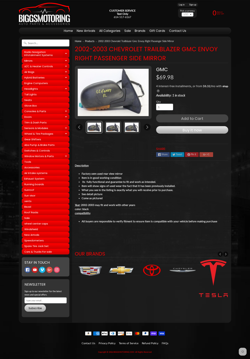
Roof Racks (31, 212)
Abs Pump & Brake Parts (39, 145)
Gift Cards (157, 31)
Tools (27, 162)
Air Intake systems (35, 173)
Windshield (31, 229)
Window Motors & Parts (46, 156)
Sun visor (29, 195)
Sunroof (29, 190)
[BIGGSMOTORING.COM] (44, 14)
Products (89, 41)
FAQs (165, 343)
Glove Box (30, 105)
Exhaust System (34, 178)
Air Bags (46, 72)
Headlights (46, 89)
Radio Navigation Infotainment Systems (46, 53)
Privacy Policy (107, 343)
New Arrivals (86, 31)
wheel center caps (36, 223)
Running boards (34, 184)
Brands (140, 31)
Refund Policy (150, 343)
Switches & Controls (37, 150)
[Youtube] (35, 270)
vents (27, 201)
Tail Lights (30, 94)
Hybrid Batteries (46, 78)
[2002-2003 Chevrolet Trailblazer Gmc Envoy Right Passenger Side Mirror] (94, 127)
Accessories (32, 167)
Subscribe (35, 308)
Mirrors (46, 61)
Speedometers (34, 240)
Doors (46, 117)
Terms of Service (128, 343)
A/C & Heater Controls (46, 67)
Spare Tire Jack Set (36, 246)
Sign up (192, 5)
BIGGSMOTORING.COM (123, 352)
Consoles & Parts (46, 111)
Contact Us (177, 31)
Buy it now (192, 130)
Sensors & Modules (46, 128)
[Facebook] (27, 270)
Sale (127, 31)
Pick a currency (187, 11)
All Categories (109, 31)
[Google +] (49, 270)
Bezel (27, 207)
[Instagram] (57, 270)
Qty (158, 101)
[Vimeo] (42, 270)
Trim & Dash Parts (35, 122)
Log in (182, 5)
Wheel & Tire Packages (46, 134)
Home (68, 31)
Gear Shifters (32, 139)
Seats (28, 100)
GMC (162, 69)
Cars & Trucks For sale (38, 251)
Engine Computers (36, 83)
